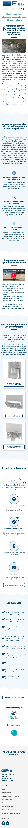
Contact (4, 803)
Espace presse (6, 792)
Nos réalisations (7, 799)
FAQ (3, 789)
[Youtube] (7, 823)
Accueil (4, 786)
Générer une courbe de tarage (11, 796)
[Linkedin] (3, 823)
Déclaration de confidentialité (11, 813)
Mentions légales (7, 806)
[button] (5, 9)
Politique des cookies (8, 810)
